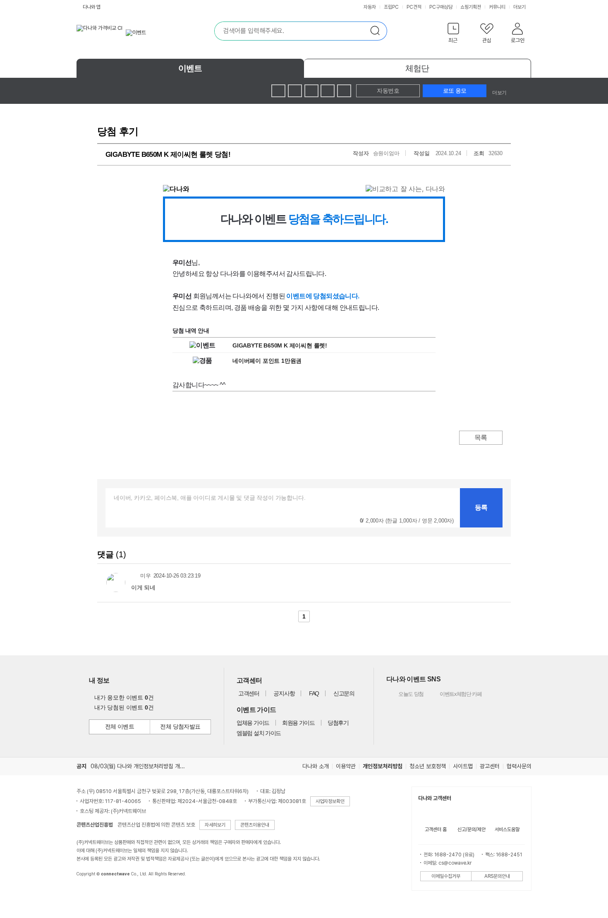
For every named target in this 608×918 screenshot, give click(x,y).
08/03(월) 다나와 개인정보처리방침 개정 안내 (143, 766)
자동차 (370, 7)
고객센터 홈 (436, 829)
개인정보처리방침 (382, 766)
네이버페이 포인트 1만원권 (267, 360)
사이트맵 (463, 766)
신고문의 (343, 693)
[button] (453, 34)
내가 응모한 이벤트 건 (123, 697)
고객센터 (248, 693)
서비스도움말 (507, 829)
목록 (480, 437)
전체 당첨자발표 (180, 726)
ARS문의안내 (497, 876)
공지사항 (283, 693)
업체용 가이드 (253, 722)
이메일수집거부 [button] (445, 876)
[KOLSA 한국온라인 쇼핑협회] (91, 893)
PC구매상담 (440, 7)
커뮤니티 (497, 7)
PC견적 (414, 7)
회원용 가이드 (298, 722)
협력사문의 (519, 766)
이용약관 (346, 766)
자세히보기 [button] (215, 825)
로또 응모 (455, 90)
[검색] (378, 31)
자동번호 (388, 90)
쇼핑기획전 (470, 7)
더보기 (520, 7)
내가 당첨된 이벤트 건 (123, 707)
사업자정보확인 (330, 801)
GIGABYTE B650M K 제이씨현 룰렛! (279, 345)
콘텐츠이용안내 (254, 825)
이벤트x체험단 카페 (454, 693)
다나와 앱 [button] (92, 7)
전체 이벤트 (119, 726)
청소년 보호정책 (427, 766)
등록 (481, 507)
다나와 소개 (315, 766)
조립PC (391, 7)
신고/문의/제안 (471, 829)
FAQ (314, 693)
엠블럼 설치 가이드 (259, 733)
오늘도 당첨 (406, 693)
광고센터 (490, 766)
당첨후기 (338, 722)
